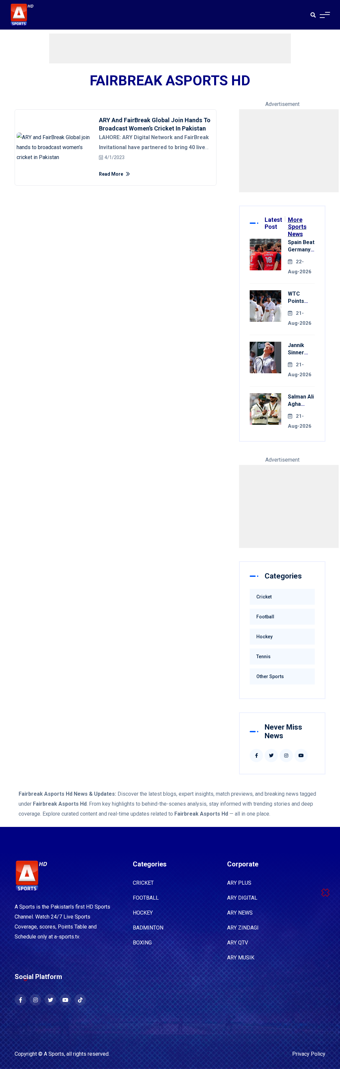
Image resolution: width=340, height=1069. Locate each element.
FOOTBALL (146, 898)
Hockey (264, 636)
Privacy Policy (308, 1054)
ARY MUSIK (240, 957)
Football (265, 616)
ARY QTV (237, 942)
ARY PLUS (239, 883)
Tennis (263, 656)
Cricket (264, 596)
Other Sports (270, 676)
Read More (111, 174)
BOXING (142, 942)
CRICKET (143, 883)
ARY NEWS (240, 913)
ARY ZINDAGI (243, 928)
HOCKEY (143, 913)
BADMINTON (148, 928)
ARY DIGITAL (242, 898)
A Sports (54, 1054)
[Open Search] (313, 15)
